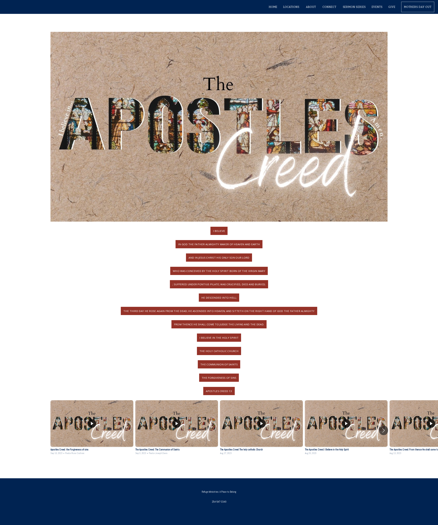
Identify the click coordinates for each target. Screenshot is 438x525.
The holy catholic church (219, 351)
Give (391, 7)
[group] (91, 428)
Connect (330, 7)
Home (273, 7)
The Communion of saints (219, 364)
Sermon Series (354, 7)
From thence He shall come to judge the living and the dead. (219, 324)
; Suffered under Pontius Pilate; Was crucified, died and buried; (218, 284)
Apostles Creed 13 (219, 391)
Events (377, 7)
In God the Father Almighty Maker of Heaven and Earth (219, 244)
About (311, 7)
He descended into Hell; (219, 297)
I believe (219, 231)
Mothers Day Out (417, 7)
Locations (291, 7)
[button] (383, 430)
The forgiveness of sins (219, 377)
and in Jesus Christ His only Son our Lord (219, 257)
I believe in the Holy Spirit (219, 337)
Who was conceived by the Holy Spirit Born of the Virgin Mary (219, 271)
